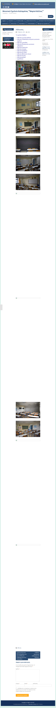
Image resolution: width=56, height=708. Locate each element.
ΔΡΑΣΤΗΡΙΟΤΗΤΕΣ (31, 20)
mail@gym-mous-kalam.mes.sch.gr (22, 4)
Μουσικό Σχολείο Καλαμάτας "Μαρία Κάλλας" (23, 11)
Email (26, 683)
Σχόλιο (18, 669)
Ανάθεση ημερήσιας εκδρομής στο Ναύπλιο (35, 655)
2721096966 (7, 4)
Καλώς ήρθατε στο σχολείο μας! (41, 4)
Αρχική (3, 20)
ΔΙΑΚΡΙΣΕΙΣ (5, 23)
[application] (8, 45)
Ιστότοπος (35, 683)
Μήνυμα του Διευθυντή (43, 23)
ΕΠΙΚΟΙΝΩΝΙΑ (31, 23)
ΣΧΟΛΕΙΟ (10, 20)
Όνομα (18, 683)
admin (28, 32)
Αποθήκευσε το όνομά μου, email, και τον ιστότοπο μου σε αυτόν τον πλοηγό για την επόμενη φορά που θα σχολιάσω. (26, 690)
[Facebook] (6, 7)
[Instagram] (4, 7)
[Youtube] (8, 7)
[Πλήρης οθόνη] (13, 47)
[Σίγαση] (11, 47)
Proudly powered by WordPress (20, 704)
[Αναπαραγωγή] (4, 47)
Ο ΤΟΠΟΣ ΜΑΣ (19, 20)
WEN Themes (39, 704)
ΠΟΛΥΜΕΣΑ (22, 23)
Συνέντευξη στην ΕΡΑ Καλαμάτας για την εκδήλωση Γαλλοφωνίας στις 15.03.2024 (21, 656)
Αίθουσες (19, 648)
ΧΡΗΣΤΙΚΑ (13, 23)
